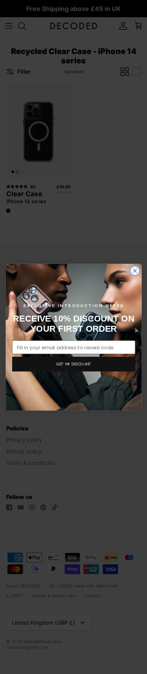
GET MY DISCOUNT (73, 363)
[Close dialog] (134, 270)
